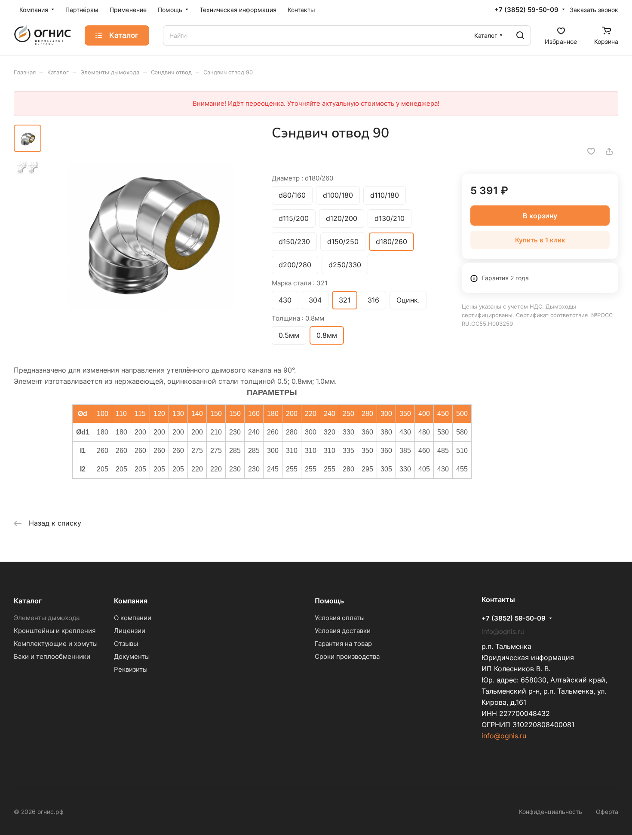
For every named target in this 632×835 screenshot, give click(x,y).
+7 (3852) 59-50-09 (526, 10)
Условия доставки (343, 631)
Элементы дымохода (47, 618)
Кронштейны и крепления (54, 631)
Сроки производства (347, 656)
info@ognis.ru (504, 735)
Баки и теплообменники (52, 656)
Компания (130, 600)
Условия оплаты (340, 618)
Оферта (607, 811)
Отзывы (126, 643)
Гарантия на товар (343, 643)
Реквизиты (130, 669)
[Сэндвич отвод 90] (150, 229)
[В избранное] (591, 151)
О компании (132, 618)
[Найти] (520, 35)
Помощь (329, 600)
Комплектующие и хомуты (56, 643)
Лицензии (129, 631)
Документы (132, 656)
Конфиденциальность (550, 811)
